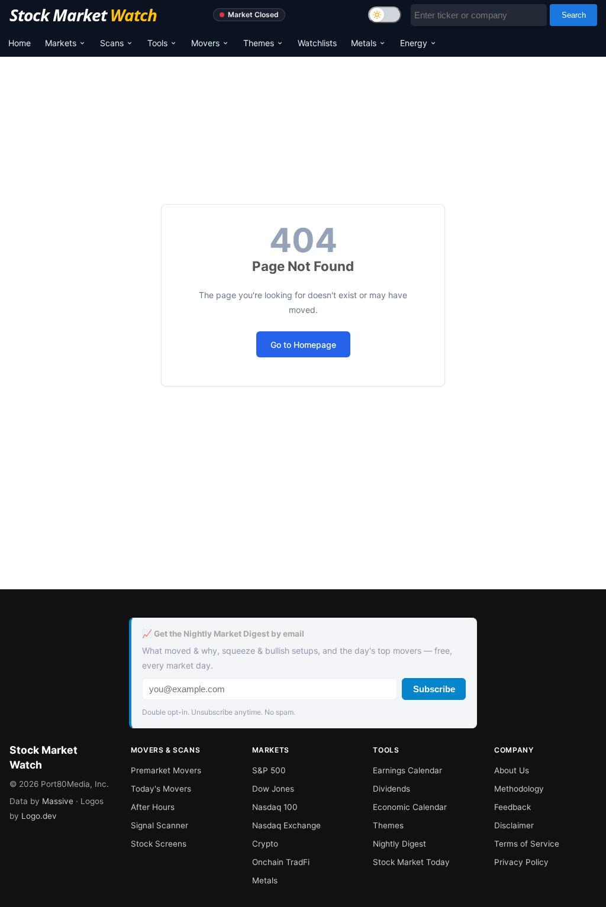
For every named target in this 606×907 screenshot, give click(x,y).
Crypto (265, 843)
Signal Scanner (159, 825)
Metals (363, 43)
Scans (112, 43)
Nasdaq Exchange (286, 825)
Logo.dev (39, 816)
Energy (413, 43)
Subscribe (434, 689)
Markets (60, 43)
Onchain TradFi (281, 862)
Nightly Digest (399, 843)
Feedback (512, 807)
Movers (205, 43)
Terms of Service (526, 843)
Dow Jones (273, 788)
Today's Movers (161, 788)
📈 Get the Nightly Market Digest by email (223, 633)
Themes (258, 43)
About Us (511, 770)
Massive (57, 801)
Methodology (519, 788)
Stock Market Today (411, 862)
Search (574, 15)
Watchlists (317, 43)
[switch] (384, 15)
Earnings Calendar (407, 770)
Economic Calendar (410, 807)
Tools (157, 43)
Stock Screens (158, 843)
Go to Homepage (303, 345)
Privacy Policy (521, 862)
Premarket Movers (166, 770)
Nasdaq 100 (275, 807)
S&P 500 (269, 770)
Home (19, 43)
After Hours (153, 807)
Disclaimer (514, 825)
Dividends (391, 788)
